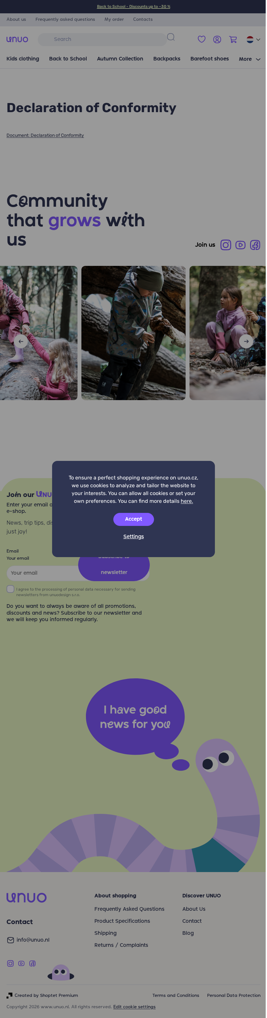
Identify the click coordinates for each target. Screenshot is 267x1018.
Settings (133, 537)
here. (187, 501)
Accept (133, 519)
